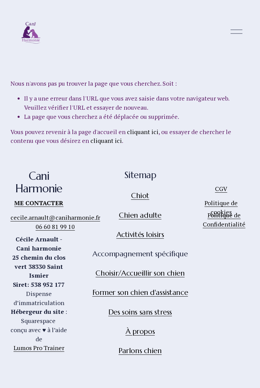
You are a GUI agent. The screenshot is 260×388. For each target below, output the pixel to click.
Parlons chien (139, 350)
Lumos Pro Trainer (39, 348)
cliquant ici (142, 132)
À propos (140, 331)
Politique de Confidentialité (224, 219)
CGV (221, 189)
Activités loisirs (140, 234)
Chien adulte (140, 215)
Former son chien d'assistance (140, 292)
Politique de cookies (221, 207)
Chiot (140, 195)
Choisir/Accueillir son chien (140, 273)
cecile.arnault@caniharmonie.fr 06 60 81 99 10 (55, 222)
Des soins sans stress (140, 312)
